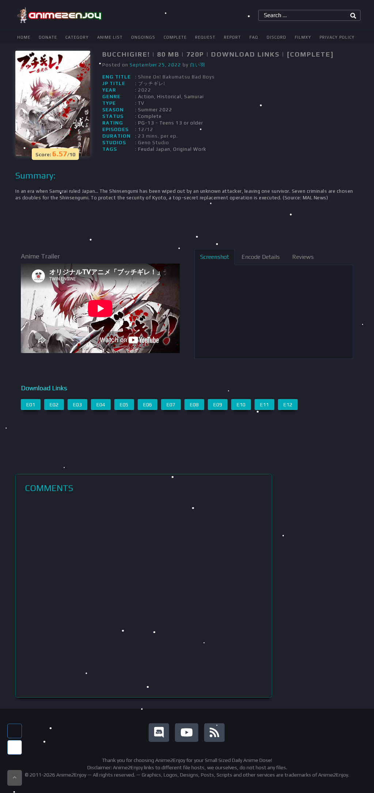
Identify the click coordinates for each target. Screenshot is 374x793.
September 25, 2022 (155, 65)
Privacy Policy (337, 37)
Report (232, 37)
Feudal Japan (154, 149)
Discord (276, 37)
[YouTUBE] (186, 732)
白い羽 (197, 65)
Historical (169, 96)
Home (23, 37)
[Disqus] (144, 595)
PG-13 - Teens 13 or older (170, 123)
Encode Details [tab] (260, 256)
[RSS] (214, 732)
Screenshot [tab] (214, 256)
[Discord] (159, 732)
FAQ (253, 37)
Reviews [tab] (303, 256)
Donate (48, 37)
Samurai (194, 96)
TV (141, 103)
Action (146, 96)
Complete (175, 37)
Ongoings (143, 37)
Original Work (189, 149)
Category (77, 37)
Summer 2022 (155, 109)
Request (205, 37)
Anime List (110, 37)
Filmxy (303, 37)
